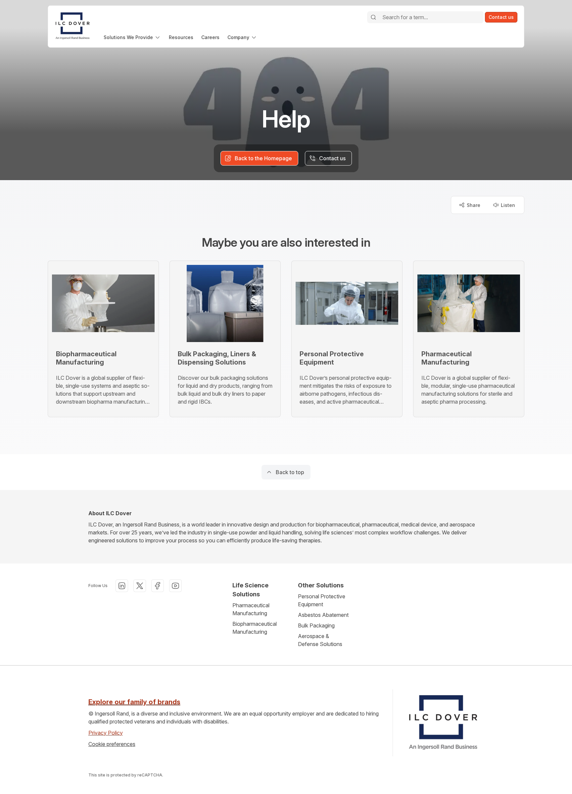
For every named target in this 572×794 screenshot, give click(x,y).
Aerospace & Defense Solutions (320, 640)
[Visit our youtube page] (175, 585)
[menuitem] (132, 37)
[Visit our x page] (139, 585)
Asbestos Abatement (323, 615)
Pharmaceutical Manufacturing (250, 609)
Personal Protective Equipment (321, 600)
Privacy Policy (105, 732)
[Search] (373, 17)
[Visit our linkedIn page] (122, 585)
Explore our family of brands (134, 702)
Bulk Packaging (316, 625)
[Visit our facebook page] (157, 585)
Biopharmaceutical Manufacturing (254, 627)
